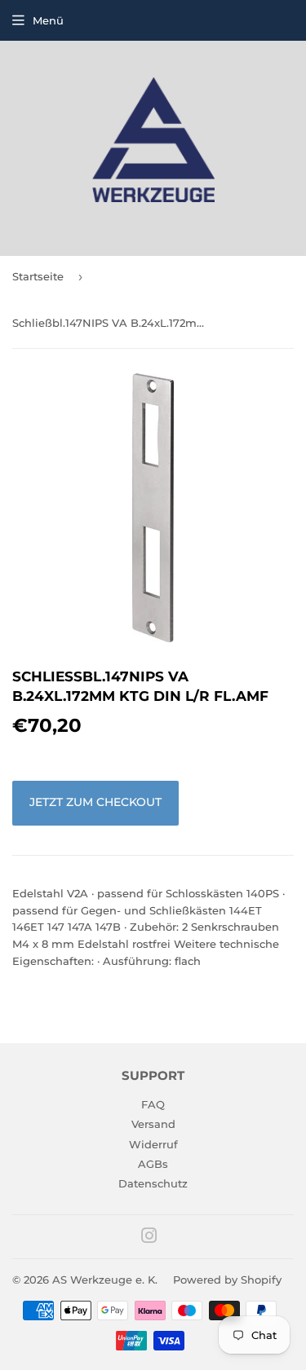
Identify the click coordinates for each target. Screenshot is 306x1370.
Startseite (38, 276)
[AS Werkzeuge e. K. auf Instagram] (149, 1237)
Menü (48, 20)
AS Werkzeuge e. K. (104, 1279)
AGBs (153, 1163)
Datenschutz (153, 1183)
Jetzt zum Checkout (95, 802)
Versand (153, 1123)
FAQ (153, 1104)
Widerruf (153, 1144)
